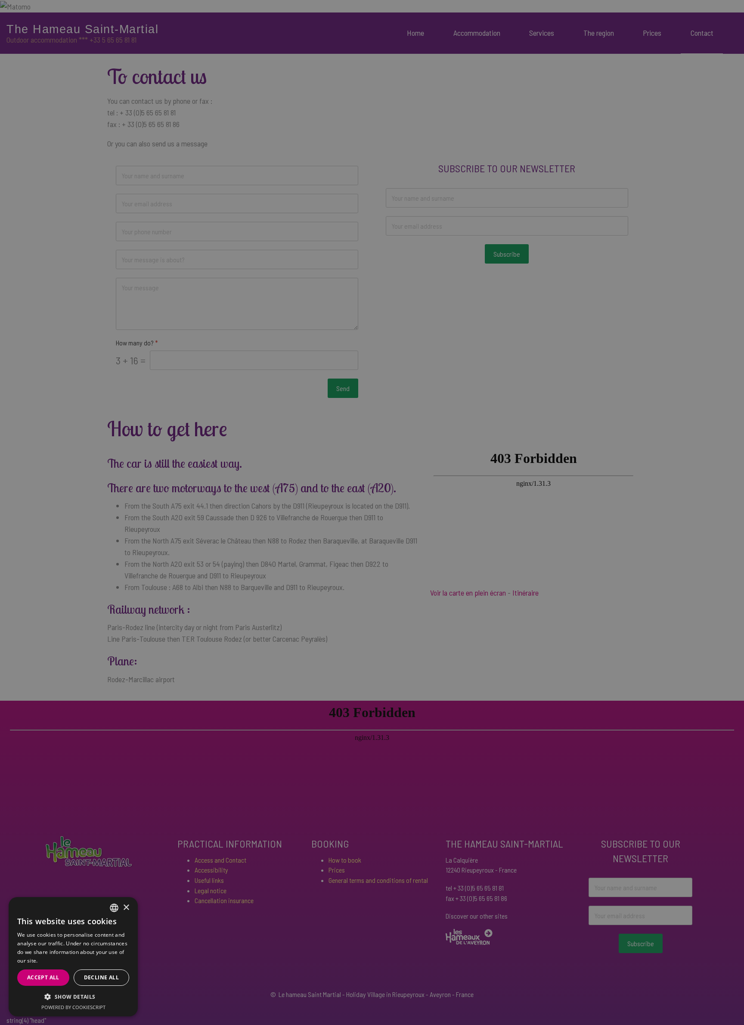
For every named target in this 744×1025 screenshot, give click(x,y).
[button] (73, 996)
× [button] (126, 907)
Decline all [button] (101, 977)
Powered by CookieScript (73, 1007)
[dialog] (73, 956)
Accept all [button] (43, 977)
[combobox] (114, 908)
